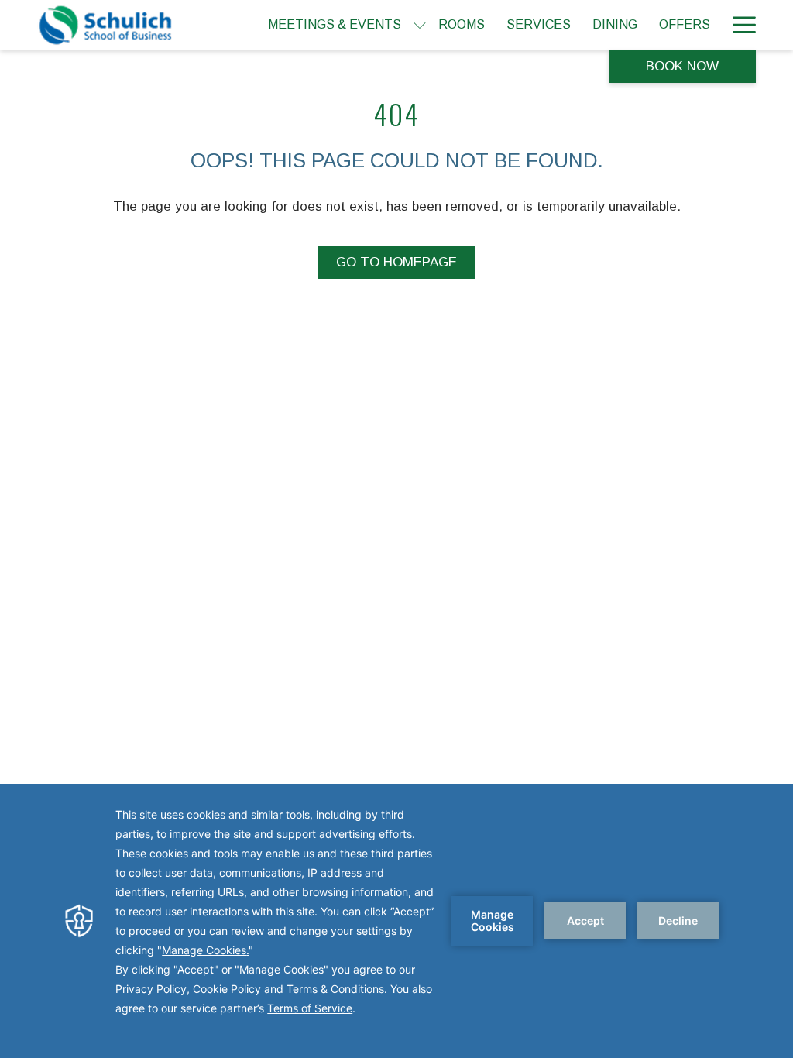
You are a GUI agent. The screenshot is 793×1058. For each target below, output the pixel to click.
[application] (396, 921)
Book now (682, 66)
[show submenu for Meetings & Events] (419, 25)
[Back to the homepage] (106, 25)
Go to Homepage (396, 262)
